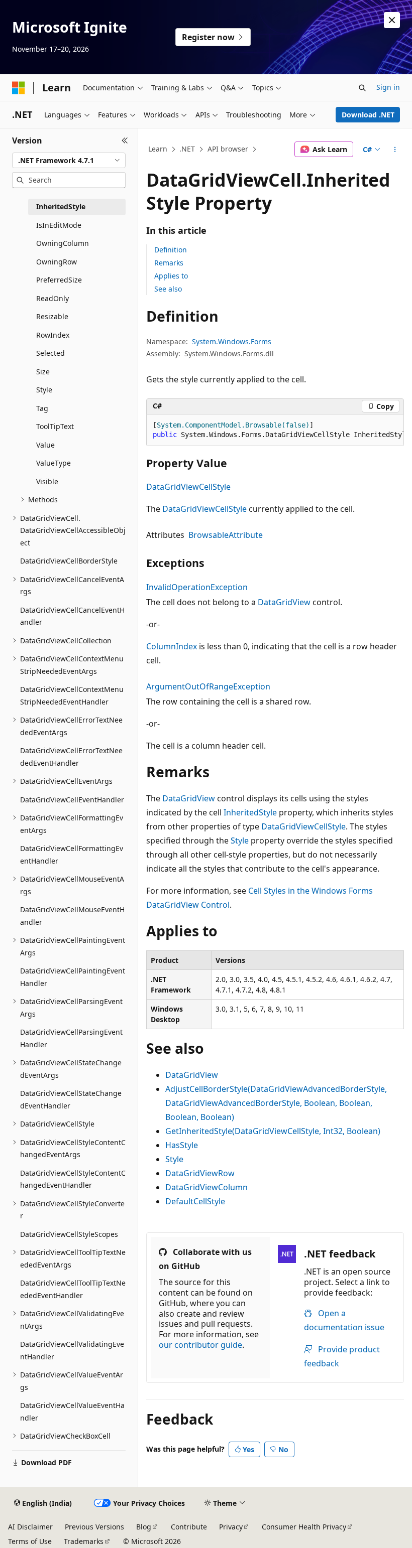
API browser (228, 149)
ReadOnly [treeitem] (52, 298)
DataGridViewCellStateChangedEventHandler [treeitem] (71, 1099)
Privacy (231, 1526)
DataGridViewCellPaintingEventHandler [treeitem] (72, 977)
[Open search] (362, 88)
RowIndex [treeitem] (52, 335)
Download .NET (368, 114)
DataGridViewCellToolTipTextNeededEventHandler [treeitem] (73, 1289)
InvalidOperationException (197, 587)
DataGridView (284, 602)
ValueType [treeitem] (53, 463)
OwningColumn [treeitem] (62, 243)
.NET (187, 149)
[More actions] (395, 150)
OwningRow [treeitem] (56, 261)
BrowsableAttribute (225, 534)
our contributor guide (200, 1344)
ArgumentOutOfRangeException (208, 686)
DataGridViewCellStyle (188, 486)
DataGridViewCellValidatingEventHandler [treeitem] (72, 1350)
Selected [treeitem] (50, 353)
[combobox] (69, 161)
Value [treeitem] (45, 445)
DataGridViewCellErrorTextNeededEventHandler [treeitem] (71, 757)
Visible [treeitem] (47, 481)
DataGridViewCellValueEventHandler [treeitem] (72, 1411)
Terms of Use (30, 1541)
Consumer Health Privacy (304, 1526)
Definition (170, 249)
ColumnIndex (171, 646)
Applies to (171, 275)
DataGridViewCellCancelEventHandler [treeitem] (72, 616)
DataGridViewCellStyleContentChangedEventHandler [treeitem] (73, 1179)
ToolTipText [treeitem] (55, 426)
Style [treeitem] (44, 389)
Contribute (189, 1526)
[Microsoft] (18, 87)
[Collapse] (125, 140)
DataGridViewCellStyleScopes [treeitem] (69, 1234)
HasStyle (181, 1145)
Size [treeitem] (43, 371)
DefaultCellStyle (195, 1201)
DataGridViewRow (200, 1173)
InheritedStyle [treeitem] (60, 206)
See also (168, 289)
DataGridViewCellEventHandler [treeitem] (72, 799)
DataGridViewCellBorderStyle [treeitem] (69, 561)
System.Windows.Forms (231, 341)
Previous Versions (94, 1526)
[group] (275, 430)
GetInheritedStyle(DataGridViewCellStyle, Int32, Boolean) (272, 1131)
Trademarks (84, 1541)
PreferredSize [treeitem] (59, 280)
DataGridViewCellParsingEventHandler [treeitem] (71, 1038)
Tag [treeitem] (42, 408)
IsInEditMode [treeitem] (58, 225)
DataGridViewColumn (206, 1187)
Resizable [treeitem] (52, 316)
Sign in (388, 87)
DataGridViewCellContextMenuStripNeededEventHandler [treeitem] (72, 695)
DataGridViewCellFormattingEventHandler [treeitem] (71, 854)
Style (240, 840)
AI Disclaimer (30, 1526)
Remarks (168, 262)
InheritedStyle (250, 812)
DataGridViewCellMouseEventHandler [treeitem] (72, 916)
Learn (157, 149)
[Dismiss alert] (392, 20)
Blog (143, 1526)
